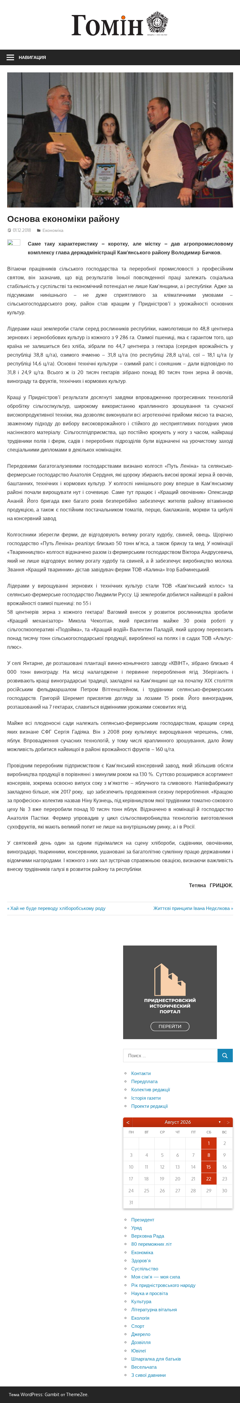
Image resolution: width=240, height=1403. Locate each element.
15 (209, 1167)
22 (208, 1179)
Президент (142, 1220)
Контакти (141, 1073)
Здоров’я (141, 1261)
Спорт (137, 1326)
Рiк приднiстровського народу (163, 1285)
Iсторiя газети (146, 1098)
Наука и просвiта (149, 1293)
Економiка (52, 230)
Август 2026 (178, 1122)
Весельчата (144, 1367)
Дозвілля (141, 1342)
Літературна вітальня (154, 1310)
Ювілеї (138, 1351)
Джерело (140, 1334)
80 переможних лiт (151, 1244)
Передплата (144, 1081)
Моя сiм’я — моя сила (155, 1277)
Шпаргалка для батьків (156, 1359)
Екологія (140, 1318)
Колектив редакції (150, 1090)
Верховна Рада (147, 1236)
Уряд (136, 1228)
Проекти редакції (149, 1106)
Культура (141, 1301)
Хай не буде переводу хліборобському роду (58, 908)
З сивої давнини (148, 1375)
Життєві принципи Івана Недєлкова (191, 908)
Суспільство (144, 1269)
